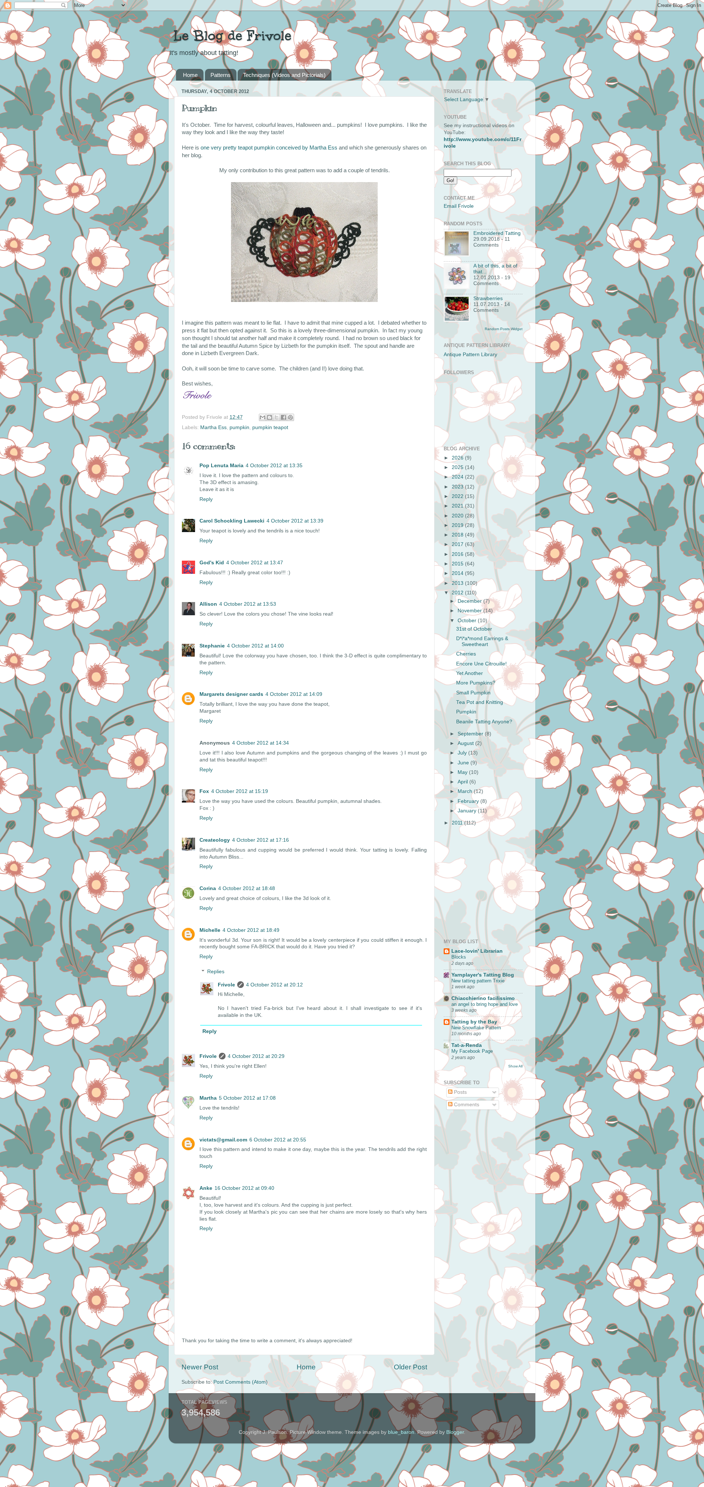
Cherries (466, 654)
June (464, 762)
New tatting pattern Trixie (478, 981)
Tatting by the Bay (474, 1022)
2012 (458, 592)
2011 (458, 823)
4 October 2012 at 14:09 (293, 694)
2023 (458, 487)
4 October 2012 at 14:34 (260, 743)
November (470, 610)
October (468, 620)
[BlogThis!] (269, 417)
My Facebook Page (472, 1051)
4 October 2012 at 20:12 (274, 985)
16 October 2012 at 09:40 (244, 1188)
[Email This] (262, 417)
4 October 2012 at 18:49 (251, 930)
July (463, 753)
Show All (515, 1066)
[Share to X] (276, 417)
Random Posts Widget (503, 329)
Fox (204, 791)
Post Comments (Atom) (240, 1382)
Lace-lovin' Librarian (477, 951)
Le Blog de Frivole (230, 35)
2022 (458, 496)
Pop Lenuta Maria (221, 465)
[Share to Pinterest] (290, 417)
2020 (458, 516)
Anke (205, 1188)
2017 (458, 544)
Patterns (220, 75)
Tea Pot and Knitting (479, 702)
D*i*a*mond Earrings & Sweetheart (482, 641)
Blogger (455, 1432)
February (469, 801)
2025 (458, 467)
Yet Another (469, 673)
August (466, 743)
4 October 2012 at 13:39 (295, 521)
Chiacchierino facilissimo (483, 998)
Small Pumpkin (473, 692)
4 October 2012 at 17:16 (260, 840)
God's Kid (211, 562)
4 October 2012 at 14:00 (255, 646)
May (463, 772)
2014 (458, 573)
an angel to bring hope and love (484, 1004)
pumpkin (239, 427)
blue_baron (401, 1432)
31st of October (474, 629)
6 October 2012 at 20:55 (277, 1140)
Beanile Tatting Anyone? (484, 721)
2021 (458, 506)
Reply (206, 499)
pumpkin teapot (270, 427)
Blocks (458, 957)
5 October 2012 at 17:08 (247, 1098)
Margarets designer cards (231, 694)
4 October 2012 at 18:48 (246, 888)
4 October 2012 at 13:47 (254, 562)
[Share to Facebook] (283, 417)
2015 (458, 564)
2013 (458, 583)
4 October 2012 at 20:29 (256, 1056)
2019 (458, 525)
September (471, 734)
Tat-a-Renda (466, 1045)
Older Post (410, 1367)
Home (190, 75)
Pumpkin (466, 712)
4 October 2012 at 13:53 (247, 604)
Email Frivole (459, 206)
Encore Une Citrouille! (481, 664)
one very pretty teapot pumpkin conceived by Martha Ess (269, 148)
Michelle (209, 930)
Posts (459, 1092)
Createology (214, 840)
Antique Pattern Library (470, 354)
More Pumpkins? (475, 683)
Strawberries (488, 298)
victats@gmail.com (223, 1140)
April (463, 782)
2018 (458, 535)
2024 (458, 477)
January (468, 810)
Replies (215, 971)
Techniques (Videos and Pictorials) (284, 75)
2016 (458, 554)
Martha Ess (213, 427)
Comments (465, 1104)
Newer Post (200, 1367)
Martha (208, 1098)
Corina (207, 888)
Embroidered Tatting (497, 233)
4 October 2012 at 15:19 (239, 791)
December (470, 601)
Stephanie (212, 646)
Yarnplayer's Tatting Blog (482, 975)
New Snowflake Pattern (476, 1027)
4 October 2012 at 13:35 (274, 465)
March (466, 791)
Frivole (226, 985)
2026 (458, 458)
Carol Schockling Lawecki (231, 521)
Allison (208, 604)
